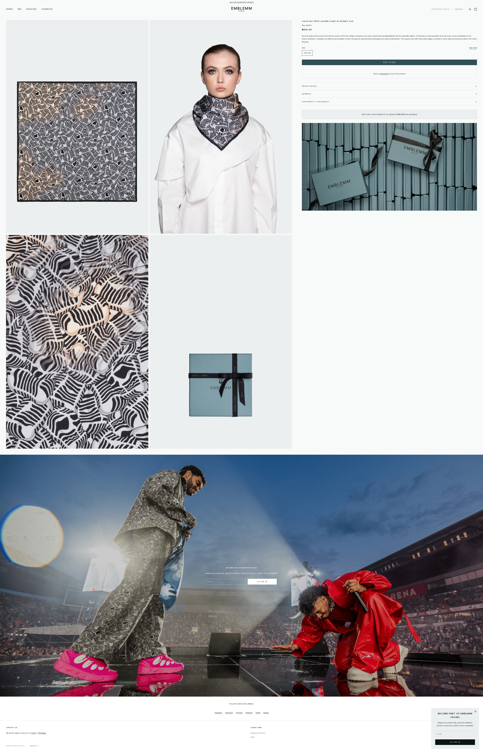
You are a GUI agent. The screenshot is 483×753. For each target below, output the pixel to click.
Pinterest (249, 713)
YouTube (239, 713)
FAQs (253, 737)
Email (33, 733)
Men (20, 9)
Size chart (473, 48)
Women (9, 9)
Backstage (32, 9)
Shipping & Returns (258, 733)
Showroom (47, 9)
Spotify (266, 713)
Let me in (262, 582)
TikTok (257, 713)
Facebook (229, 713)
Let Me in (455, 742)
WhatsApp (42, 733)
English (458, 9)
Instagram (218, 713)
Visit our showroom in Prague (241, 2)
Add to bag (389, 62)
